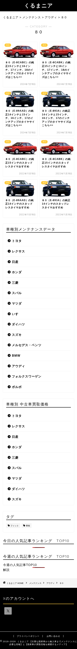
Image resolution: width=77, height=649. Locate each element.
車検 (28, 526)
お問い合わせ (53, 636)
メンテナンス (35, 583)
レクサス (18, 251)
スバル (17, 293)
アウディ (18, 366)
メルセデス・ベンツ (26, 345)
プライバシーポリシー (28, 636)
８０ (62, 583)
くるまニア (38, 5)
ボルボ (17, 387)
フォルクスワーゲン (26, 376)
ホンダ (17, 272)
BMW (16, 355)
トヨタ (17, 240)
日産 (15, 262)
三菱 (15, 282)
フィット (14, 526)
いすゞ (17, 314)
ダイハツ (18, 324)
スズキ (17, 334)
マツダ (17, 303)
